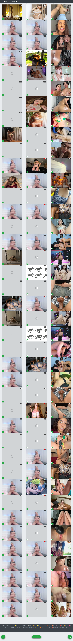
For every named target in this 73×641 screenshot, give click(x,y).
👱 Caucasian (17, 625)
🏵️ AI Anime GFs (43, 627)
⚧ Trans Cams (17, 627)
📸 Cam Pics (67, 627)
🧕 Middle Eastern (24, 625)
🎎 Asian (3, 625)
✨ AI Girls (37, 627)
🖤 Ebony (8, 625)
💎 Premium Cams (25, 627)
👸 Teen (34, 625)
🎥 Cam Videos (61, 627)
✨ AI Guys (49, 627)
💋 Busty (61, 625)
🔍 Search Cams (36, 628)
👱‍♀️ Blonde (38, 625)
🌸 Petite (57, 625)
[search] (70, 637)
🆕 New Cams (6, 627)
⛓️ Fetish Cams (31, 627)
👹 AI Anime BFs (55, 627)
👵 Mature (30, 625)
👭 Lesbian (66, 625)
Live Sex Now (37, 636)
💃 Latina (12, 625)
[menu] (3, 637)
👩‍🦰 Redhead (49, 625)
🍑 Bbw (53, 625)
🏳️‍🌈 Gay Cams (12, 627)
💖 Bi (70, 625)
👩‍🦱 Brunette (43, 625)
